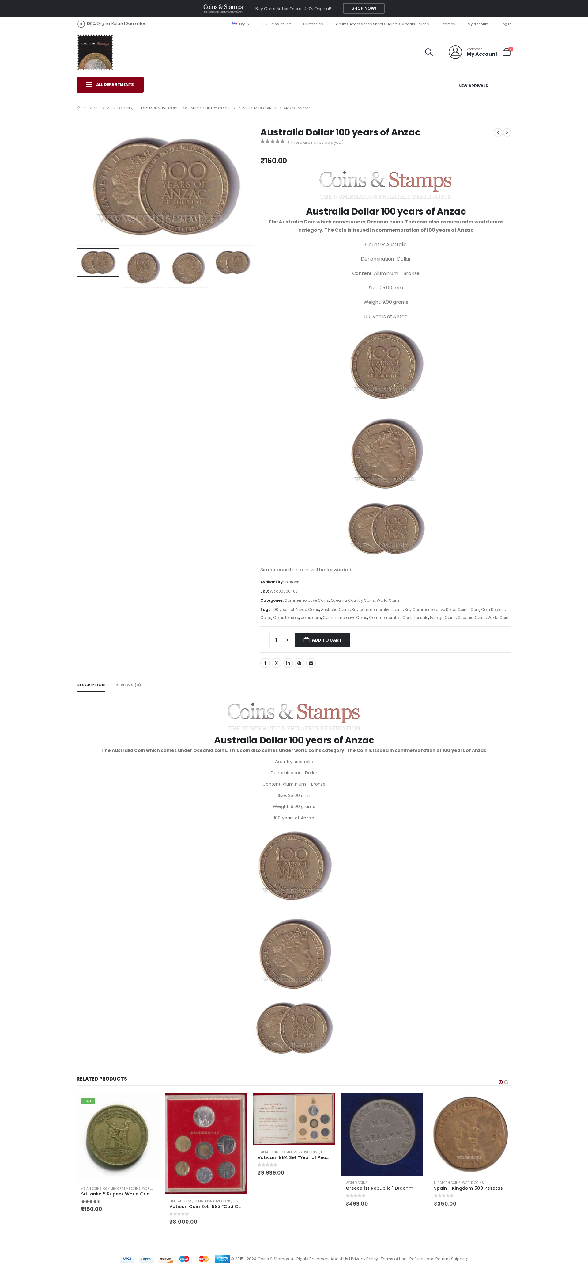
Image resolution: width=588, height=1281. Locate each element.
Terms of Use (394, 1259)
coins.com (311, 617)
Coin (474, 609)
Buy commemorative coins (377, 609)
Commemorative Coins (307, 600)
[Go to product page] (206, 1143)
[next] (507, 132)
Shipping (460, 1259)
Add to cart (327, 640)
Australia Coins (335, 609)
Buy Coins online (276, 23)
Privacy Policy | (366, 1259)
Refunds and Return (428, 1259)
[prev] (498, 132)
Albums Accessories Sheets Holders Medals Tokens (382, 23)
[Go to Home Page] (78, 108)
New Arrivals (473, 86)
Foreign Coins (443, 617)
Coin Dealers (493, 609)
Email (311, 663)
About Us (339, 1259)
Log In (506, 23)
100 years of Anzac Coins (295, 609)
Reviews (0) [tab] (128, 685)
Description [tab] (91, 685)
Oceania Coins (472, 617)
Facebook (265, 663)
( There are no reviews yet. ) (316, 142)
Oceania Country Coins (353, 600)
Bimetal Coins (180, 1201)
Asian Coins (91, 1188)
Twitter (276, 663)
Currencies (313, 23)
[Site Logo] (95, 52)
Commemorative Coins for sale (398, 617)
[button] (429, 52)
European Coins (447, 1182)
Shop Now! (364, 8)
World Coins (388, 600)
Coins (265, 617)
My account (478, 23)
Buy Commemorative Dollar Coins (437, 609)
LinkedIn (288, 663)
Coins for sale (286, 617)
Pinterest (299, 663)
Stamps (448, 23)
